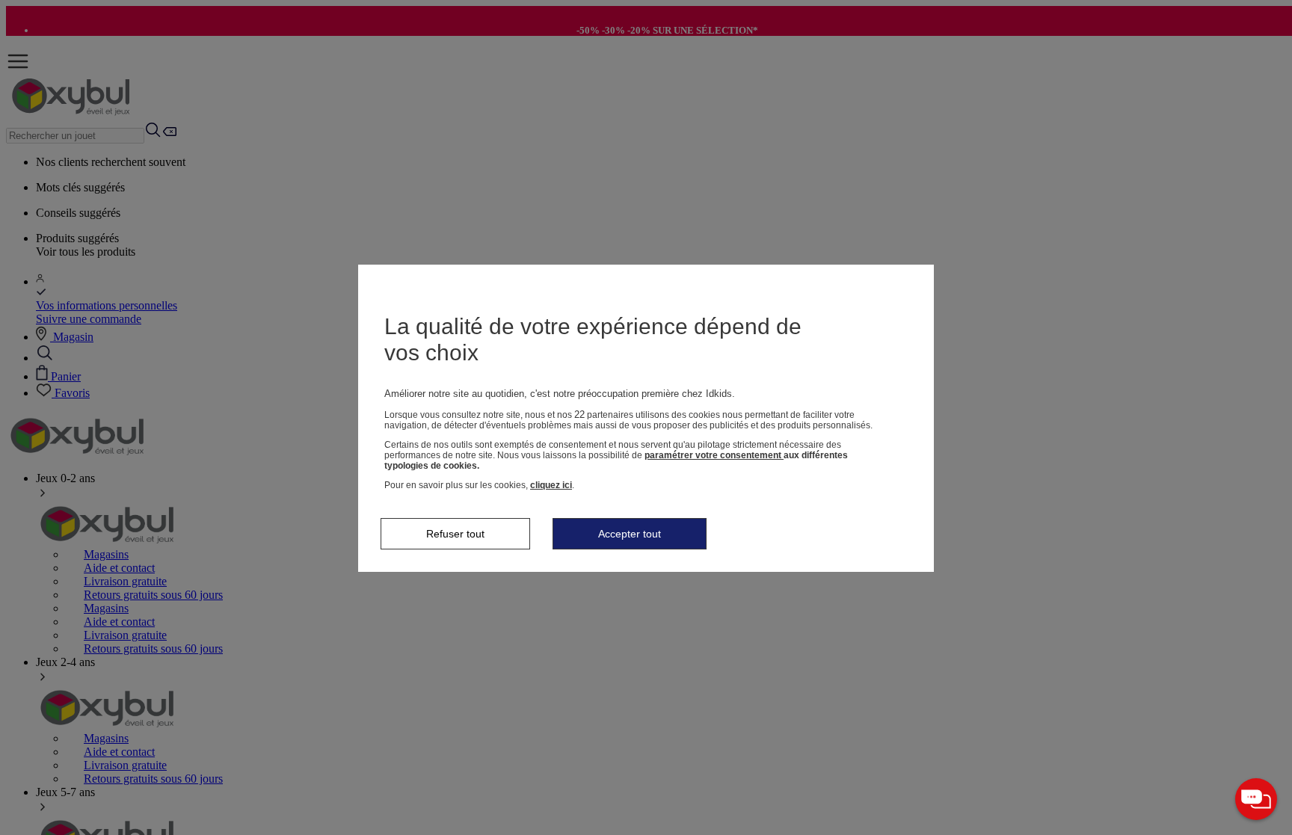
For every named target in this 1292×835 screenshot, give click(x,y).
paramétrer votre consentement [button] (714, 455)
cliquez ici (551, 485)
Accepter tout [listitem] (629, 534)
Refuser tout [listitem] (455, 534)
